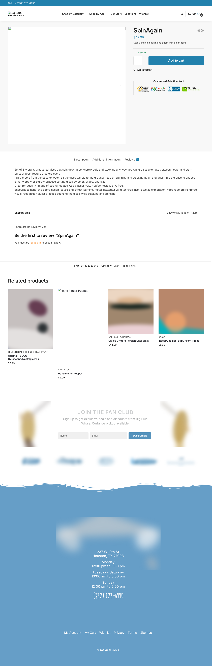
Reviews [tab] (131, 159)
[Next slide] (120, 85)
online (132, 265)
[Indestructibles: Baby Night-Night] (181, 311)
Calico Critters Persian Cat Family (128, 340)
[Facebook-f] (115, 605)
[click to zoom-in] (67, 85)
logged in (35, 242)
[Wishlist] (48, 293)
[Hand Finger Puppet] (80, 328)
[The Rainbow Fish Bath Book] (202, 30)
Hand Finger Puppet (70, 373)
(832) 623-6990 (26, 3)
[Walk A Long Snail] (199, 30)
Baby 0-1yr (173, 212)
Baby (116, 265)
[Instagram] (108, 605)
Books (162, 337)
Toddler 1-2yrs (189, 212)
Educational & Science (21, 352)
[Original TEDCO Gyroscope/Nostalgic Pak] (30, 319)
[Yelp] (100, 605)
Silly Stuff (41, 352)
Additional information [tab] (106, 159)
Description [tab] (81, 159)
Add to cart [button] (30, 370)
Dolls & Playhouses (119, 337)
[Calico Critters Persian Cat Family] (131, 311)
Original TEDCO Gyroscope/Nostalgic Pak (23, 357)
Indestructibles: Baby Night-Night (179, 340)
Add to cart (176, 60)
